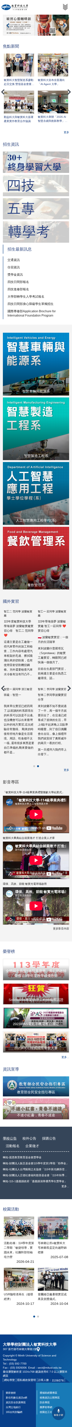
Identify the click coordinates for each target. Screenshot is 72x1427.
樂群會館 (11, 1392)
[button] (7, 25)
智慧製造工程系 (36, 456)
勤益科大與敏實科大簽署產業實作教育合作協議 (18, 119)
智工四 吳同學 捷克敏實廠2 (18, 689)
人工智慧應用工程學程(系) (36, 520)
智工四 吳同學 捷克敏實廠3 (52, 613)
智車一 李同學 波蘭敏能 (17, 611)
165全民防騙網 (14, 1412)
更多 (66, 132)
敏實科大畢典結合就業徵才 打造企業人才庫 (29, 837)
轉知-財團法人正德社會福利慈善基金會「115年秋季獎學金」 (36, 1175)
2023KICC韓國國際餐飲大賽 (36, 1048)
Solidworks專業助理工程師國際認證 (36, 1000)
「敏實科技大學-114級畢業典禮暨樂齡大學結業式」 (34, 792)
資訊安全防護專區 (16, 1402)
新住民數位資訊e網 (16, 1397)
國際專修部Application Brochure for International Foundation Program (31, 313)
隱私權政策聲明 (26, 1380)
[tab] (34, 766)
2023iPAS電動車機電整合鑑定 (36, 1024)
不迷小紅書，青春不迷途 (36, 1115)
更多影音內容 (61, 928)
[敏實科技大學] (14, 7)
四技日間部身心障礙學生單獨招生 (30, 304)
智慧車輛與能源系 (36, 391)
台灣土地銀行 (13, 1407)
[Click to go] (36, 162)
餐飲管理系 (36, 585)
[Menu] (65, 7)
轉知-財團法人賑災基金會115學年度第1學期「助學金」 (36, 1163)
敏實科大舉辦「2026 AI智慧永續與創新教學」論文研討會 (52, 119)
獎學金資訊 (15, 274)
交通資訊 (13, 260)
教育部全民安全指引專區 (36, 1092)
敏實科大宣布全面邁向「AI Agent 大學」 (51, 82)
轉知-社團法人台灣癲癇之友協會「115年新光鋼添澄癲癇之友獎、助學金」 (36, 1169)
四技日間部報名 (18, 282)
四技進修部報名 (18, 289)
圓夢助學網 (46, 1407)
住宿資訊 (13, 267)
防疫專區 (45, 1402)
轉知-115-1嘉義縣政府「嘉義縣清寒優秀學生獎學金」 (35, 1181)
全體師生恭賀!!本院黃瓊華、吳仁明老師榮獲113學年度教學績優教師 (36, 973)
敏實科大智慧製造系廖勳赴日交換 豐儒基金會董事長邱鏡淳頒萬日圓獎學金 (19, 82)
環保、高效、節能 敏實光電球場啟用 (25, 883)
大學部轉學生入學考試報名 (25, 296)
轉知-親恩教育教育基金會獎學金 (22, 1157)
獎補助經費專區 (48, 1392)
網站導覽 (9, 1380)
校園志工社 (46, 1412)
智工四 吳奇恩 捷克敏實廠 (52, 687)
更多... (65, 1057)
